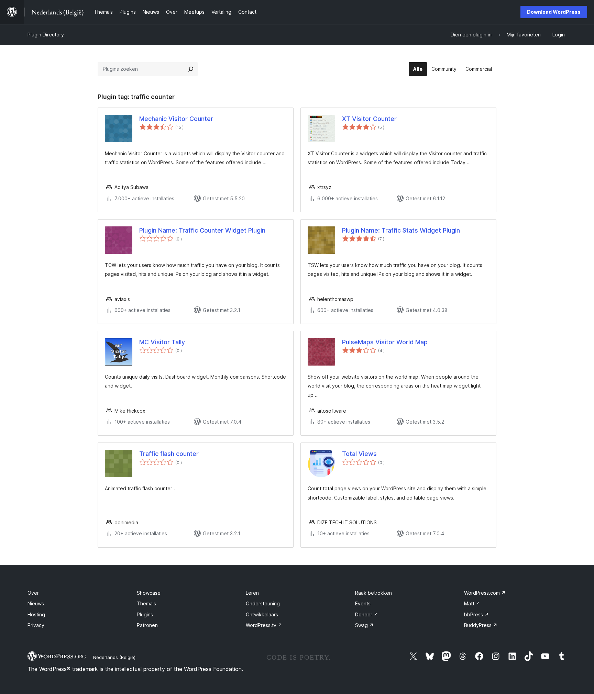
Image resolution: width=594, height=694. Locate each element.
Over (33, 593)
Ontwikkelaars (262, 614)
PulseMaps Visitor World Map (385, 342)
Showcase (149, 593)
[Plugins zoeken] (191, 69)
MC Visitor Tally (162, 342)
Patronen (147, 625)
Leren (252, 593)
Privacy (36, 625)
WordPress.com (485, 593)
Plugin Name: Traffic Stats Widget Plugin (401, 230)
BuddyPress (480, 625)
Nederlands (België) (114, 657)
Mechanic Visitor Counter (176, 118)
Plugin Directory (46, 34)
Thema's (146, 603)
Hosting (36, 614)
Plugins (145, 614)
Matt (472, 603)
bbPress (476, 614)
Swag (364, 625)
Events (363, 603)
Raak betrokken (373, 593)
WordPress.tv (264, 625)
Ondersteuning (263, 603)
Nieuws (36, 603)
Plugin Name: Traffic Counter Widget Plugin (202, 230)
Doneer (366, 614)
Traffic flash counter (169, 453)
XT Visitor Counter (369, 118)
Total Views (359, 453)
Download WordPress (554, 12)
